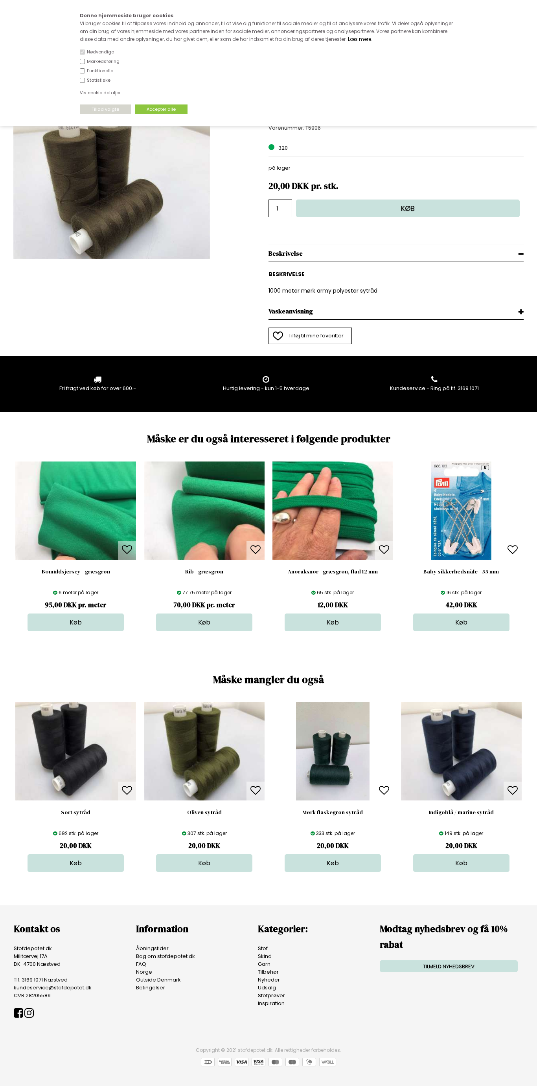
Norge (144, 972)
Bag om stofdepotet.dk (165, 956)
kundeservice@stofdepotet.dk (53, 987)
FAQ (141, 964)
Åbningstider (152, 948)
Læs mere (359, 39)
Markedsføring (103, 61)
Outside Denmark (158, 979)
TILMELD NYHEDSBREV (448, 966)
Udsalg (267, 987)
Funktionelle (100, 71)
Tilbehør (268, 972)
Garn (264, 964)
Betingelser (150, 987)
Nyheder (269, 979)
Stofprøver (271, 995)
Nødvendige (100, 52)
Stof (263, 948)
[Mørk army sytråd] (111, 257)
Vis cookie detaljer (100, 93)
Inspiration (271, 1003)
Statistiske (98, 80)
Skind (265, 956)
